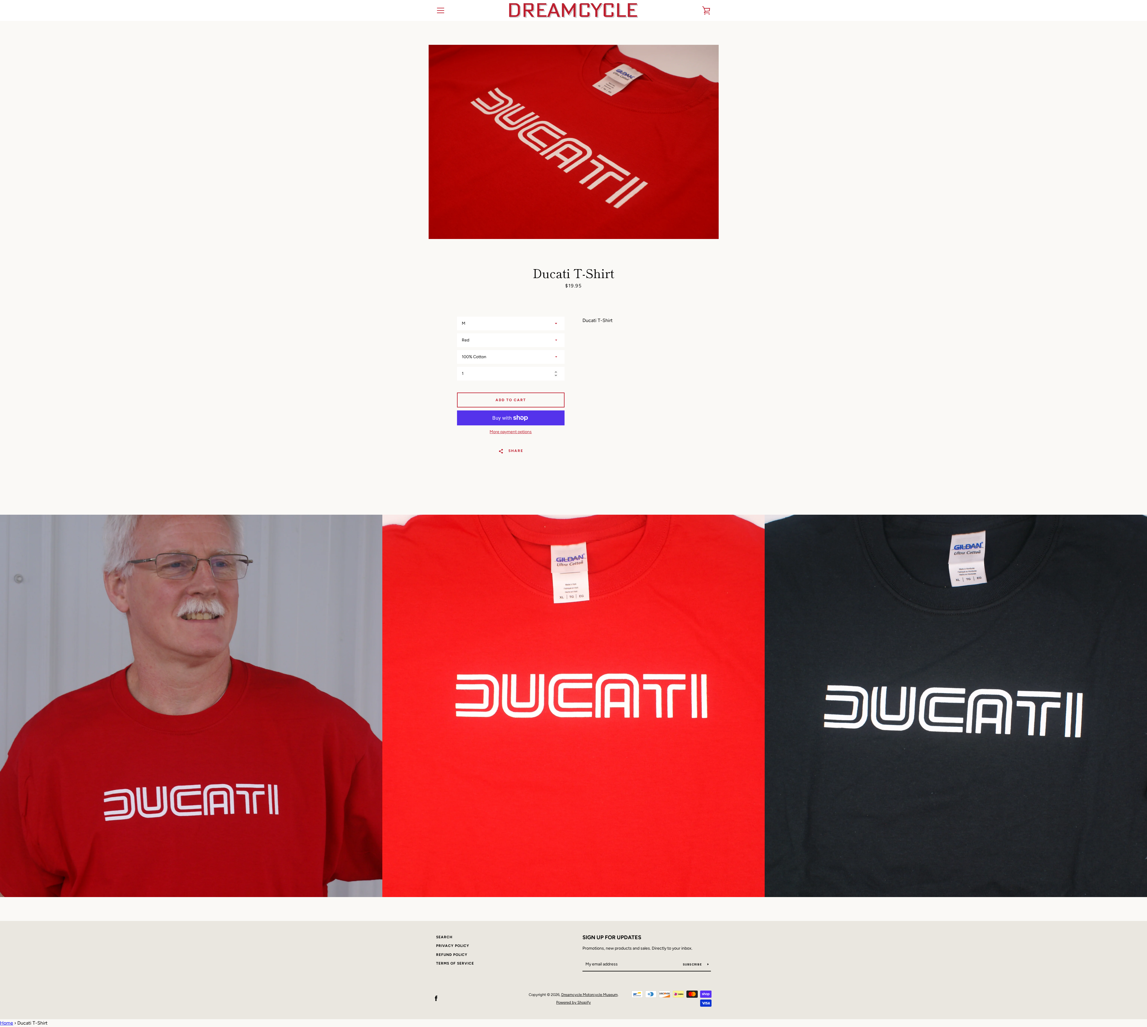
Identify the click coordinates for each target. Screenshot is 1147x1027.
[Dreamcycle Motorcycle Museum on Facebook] (436, 998)
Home (6, 1023)
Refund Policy (451, 955)
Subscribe (693, 964)
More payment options (511, 431)
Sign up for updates (611, 937)
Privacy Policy (452, 946)
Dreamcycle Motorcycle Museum (589, 994)
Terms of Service (455, 963)
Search (444, 937)
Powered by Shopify (573, 1002)
